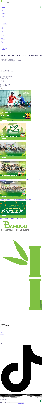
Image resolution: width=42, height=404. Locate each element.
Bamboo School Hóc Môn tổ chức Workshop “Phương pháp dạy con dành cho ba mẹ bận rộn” (15, 160)
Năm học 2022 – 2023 (5, 23)
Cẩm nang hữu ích (3, 49)
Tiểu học (3, 10)
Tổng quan (3, 6)
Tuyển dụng (2, 27)
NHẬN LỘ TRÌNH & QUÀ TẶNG (21, 403)
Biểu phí (3, 16)
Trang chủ (2, 28)
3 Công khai (3, 45)
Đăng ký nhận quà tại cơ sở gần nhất (3, 402)
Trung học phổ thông (4, 35)
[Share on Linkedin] (1, 88)
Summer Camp (3, 13)
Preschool (3, 9)
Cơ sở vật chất (3, 7)
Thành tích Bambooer (4, 31)
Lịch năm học (3, 42)
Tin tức (1, 20)
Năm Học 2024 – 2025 (5, 48)
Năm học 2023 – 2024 (5, 24)
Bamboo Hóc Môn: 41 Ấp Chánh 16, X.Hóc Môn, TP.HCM (5, 325)
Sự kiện (2, 26)
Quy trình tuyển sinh (3, 39)
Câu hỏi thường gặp (4, 17)
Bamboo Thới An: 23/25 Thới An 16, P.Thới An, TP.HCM (5, 324)
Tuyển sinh (2, 38)
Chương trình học (2, 32)
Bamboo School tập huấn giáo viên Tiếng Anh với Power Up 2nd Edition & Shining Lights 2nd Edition (16, 199)
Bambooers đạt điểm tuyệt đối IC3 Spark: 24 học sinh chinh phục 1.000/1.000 (12, 218)
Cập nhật (2, 41)
